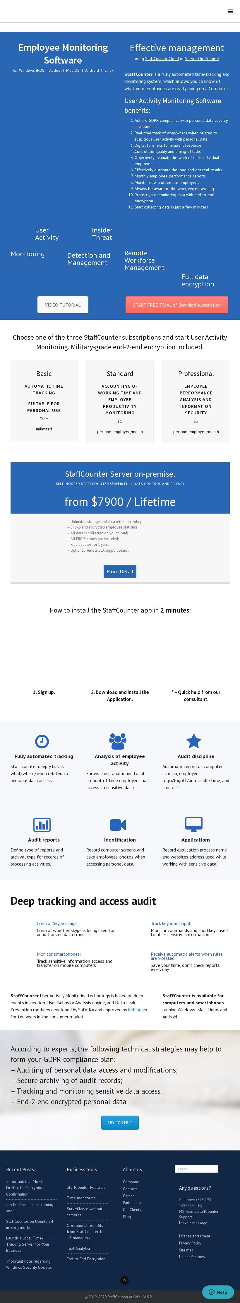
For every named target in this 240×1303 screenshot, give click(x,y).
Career (128, 1195)
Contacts (130, 1188)
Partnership (132, 1202)
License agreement (194, 1236)
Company (131, 1181)
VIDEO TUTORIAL (63, 305)
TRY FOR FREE (120, 1122)
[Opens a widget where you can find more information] (218, 1292)
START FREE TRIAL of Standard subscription (177, 305)
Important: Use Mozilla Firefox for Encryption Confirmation (26, 1187)
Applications (195, 839)
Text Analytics (79, 1248)
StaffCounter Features (86, 1187)
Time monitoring (81, 1198)
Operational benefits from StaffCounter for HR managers (86, 1231)
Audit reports (44, 839)
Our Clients (132, 1209)
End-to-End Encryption (86, 1258)
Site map (186, 1250)
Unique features (192, 1256)
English (183, 1169)
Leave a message (193, 1222)
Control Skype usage (57, 923)
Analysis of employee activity (120, 760)
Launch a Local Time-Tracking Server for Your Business (27, 1244)
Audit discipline (196, 756)
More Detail (120, 571)
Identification (120, 839)
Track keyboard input (171, 923)
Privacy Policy (190, 1243)
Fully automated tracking (44, 756)
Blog (127, 1216)
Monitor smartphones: (59, 954)
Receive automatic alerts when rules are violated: (187, 956)
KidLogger (138, 1010)
